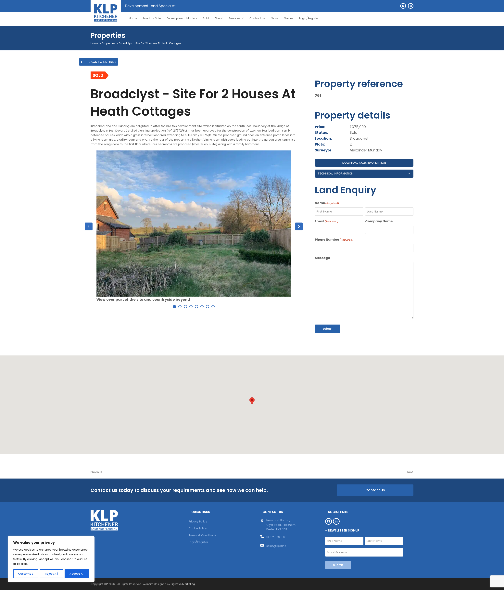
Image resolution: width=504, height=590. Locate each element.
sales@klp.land (276, 546)
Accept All (76, 574)
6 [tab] (202, 306)
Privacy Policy (198, 521)
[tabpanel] (193, 226)
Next (410, 472)
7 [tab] (207, 306)
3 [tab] (185, 306)
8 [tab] (213, 306)
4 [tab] (191, 306)
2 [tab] (180, 306)
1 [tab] (174, 306)
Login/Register (198, 542)
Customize (25, 574)
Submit (328, 329)
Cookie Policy (198, 528)
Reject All (51, 574)
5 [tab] (196, 306)
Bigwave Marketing (183, 584)
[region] (51, 559)
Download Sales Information (364, 163)
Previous (96, 472)
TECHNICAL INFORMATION (335, 173)
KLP (106, 584)
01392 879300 (275, 537)
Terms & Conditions (202, 535)
